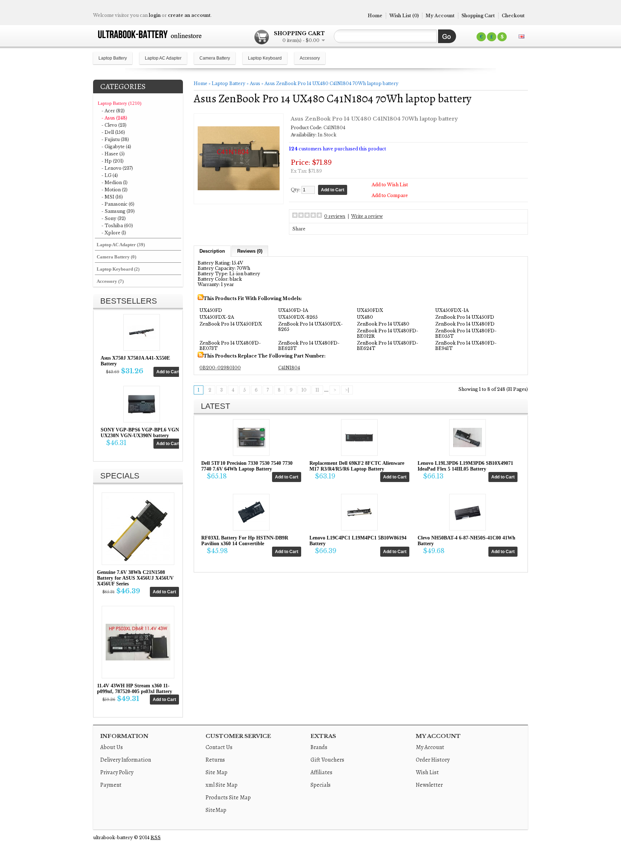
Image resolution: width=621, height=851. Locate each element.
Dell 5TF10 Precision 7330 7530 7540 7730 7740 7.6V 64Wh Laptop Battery (247, 466)
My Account (440, 15)
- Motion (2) (114, 189)
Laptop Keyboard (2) (118, 269)
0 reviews (334, 216)
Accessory (310, 58)
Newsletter (429, 785)
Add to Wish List (390, 184)
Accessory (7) (110, 281)
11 (317, 390)
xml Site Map (222, 785)
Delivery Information (125, 760)
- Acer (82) (113, 110)
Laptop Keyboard (265, 58)
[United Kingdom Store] (521, 36)
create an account (189, 15)
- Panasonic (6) (117, 204)
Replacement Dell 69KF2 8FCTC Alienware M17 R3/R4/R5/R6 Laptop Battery (356, 466)
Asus (255, 83)
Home (375, 15)
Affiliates (321, 772)
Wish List (427, 772)
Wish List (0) (404, 15)
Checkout (513, 15)
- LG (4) (109, 175)
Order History (433, 760)
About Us (111, 747)
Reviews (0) (249, 251)
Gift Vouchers (327, 760)
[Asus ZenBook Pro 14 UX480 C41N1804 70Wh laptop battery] (239, 197)
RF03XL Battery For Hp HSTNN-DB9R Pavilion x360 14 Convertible (244, 540)
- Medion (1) (114, 182)
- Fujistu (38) (115, 139)
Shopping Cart (478, 15)
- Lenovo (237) (117, 168)
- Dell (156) (113, 132)
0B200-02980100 (220, 367)
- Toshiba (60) (117, 225)
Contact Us (219, 747)
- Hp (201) (112, 161)
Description (212, 251)
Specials (320, 785)
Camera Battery (214, 58)
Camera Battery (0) (116, 256)
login (155, 15)
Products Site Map (228, 797)
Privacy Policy (116, 772)
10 (304, 390)
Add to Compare (390, 195)
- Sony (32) (113, 218)
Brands (318, 747)
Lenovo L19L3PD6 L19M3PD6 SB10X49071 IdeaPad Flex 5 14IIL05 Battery (465, 466)
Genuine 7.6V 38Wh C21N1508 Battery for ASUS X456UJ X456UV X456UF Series (135, 578)
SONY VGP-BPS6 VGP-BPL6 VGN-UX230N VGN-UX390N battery (141, 432)
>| (347, 390)
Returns (215, 760)
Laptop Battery (112, 58)
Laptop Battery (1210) (119, 103)
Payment (110, 785)
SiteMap (216, 810)
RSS (156, 837)
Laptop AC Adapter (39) (121, 244)
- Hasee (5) (113, 153)
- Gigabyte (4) (116, 146)
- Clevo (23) (113, 125)
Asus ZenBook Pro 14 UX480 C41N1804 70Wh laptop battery (331, 83)
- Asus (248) (114, 118)
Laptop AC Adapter (163, 58)
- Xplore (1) (113, 232)
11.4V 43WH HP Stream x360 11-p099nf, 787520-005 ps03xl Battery (134, 688)
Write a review (367, 216)
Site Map (216, 772)
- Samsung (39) (118, 211)
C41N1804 (289, 367)
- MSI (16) (112, 197)
